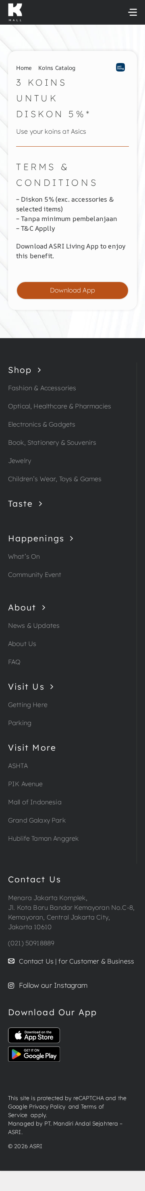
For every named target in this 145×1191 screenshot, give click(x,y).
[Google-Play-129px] (34, 1049)
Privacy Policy (47, 1106)
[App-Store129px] (34, 1030)
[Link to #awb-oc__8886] (132, 12)
